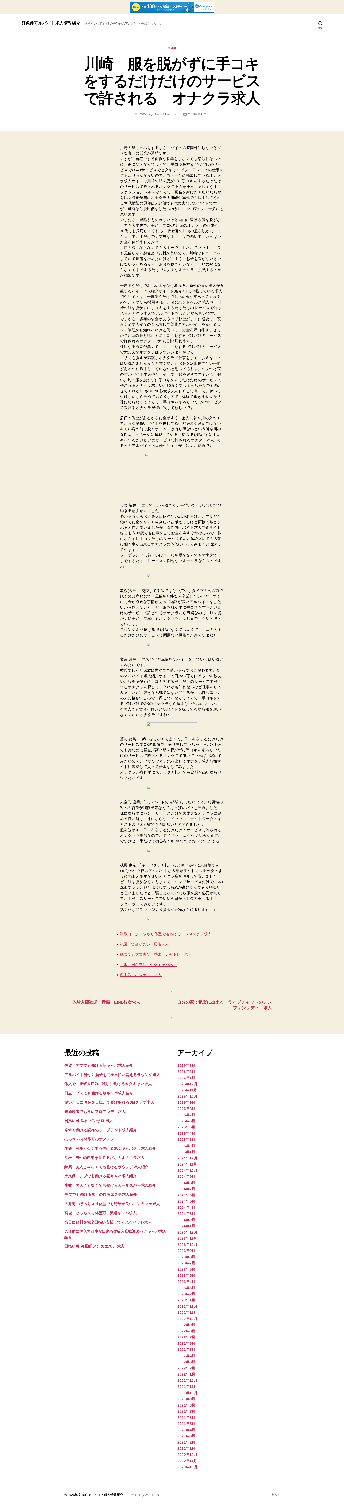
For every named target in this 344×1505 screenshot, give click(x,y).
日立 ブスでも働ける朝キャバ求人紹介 (98, 1093)
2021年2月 (186, 1442)
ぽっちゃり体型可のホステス (89, 1139)
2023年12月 (187, 1232)
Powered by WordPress (143, 1495)
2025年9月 (186, 1102)
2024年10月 (187, 1170)
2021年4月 (186, 1430)
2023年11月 (187, 1238)
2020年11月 (187, 1461)
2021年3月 (186, 1436)
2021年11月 (187, 1386)
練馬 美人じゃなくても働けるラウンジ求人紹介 (106, 1167)
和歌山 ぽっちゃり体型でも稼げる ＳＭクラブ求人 (165, 934)
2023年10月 (187, 1244)
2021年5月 (186, 1424)
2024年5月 (186, 1201)
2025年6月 (186, 1121)
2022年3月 (186, 1362)
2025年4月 (186, 1133)
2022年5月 (186, 1349)
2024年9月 (186, 1176)
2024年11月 (187, 1164)
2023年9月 (186, 1251)
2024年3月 (186, 1214)
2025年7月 (186, 1115)
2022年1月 (186, 1374)
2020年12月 (187, 1455)
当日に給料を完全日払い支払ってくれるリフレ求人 (108, 1222)
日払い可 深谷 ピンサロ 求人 (88, 1121)
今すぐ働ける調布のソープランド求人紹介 (100, 1130)
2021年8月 (186, 1405)
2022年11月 (187, 1312)
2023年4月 (186, 1282)
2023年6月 (186, 1269)
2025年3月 (186, 1139)
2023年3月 (186, 1288)
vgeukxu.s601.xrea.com (163, 114)
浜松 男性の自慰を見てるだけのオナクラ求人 (104, 1157)
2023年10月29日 (198, 114)
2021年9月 (186, 1399)
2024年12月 (187, 1158)
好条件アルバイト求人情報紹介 (51, 23)
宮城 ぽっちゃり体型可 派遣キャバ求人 (100, 1213)
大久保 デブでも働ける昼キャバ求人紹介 (100, 1176)
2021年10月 (187, 1393)
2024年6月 (186, 1195)
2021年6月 (186, 1417)
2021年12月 (187, 1380)
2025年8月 (186, 1109)
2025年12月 (187, 1084)
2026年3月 (186, 1065)
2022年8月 (186, 1331)
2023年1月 (186, 1300)
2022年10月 (187, 1319)
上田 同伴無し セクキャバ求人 (148, 964)
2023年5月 (186, 1275)
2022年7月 (186, 1337)
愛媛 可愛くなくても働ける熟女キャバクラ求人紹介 (110, 1148)
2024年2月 (186, 1220)
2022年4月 (186, 1356)
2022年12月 (187, 1306)
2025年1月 (186, 1152)
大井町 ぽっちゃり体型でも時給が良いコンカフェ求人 (112, 1204)
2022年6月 (186, 1343)
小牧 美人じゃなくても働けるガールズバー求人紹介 (110, 1185)
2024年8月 (186, 1183)
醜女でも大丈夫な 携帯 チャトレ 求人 (156, 954)
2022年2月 (186, 1368)
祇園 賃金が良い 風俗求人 (144, 944)
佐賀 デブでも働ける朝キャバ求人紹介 (98, 1065)
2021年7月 (186, 1411)
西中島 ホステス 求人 (141, 975)
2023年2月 (186, 1294)
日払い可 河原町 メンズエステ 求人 (94, 1246)
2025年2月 (186, 1146)
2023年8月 (186, 1257)
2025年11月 (187, 1090)
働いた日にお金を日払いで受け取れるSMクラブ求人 (109, 1102)
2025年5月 (186, 1127)
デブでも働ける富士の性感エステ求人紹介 (100, 1194)
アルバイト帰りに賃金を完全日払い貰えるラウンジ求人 (112, 1075)
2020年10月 (187, 1467)
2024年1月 (186, 1226)
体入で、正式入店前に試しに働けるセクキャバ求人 (108, 1084)
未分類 (172, 48)
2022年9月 (186, 1325)
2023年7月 (186, 1263)
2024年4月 (186, 1207)
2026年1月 (186, 1078)
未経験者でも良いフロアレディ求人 (95, 1111)
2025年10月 (187, 1096)
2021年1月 (186, 1448)
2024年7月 (186, 1189)
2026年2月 (186, 1072)
